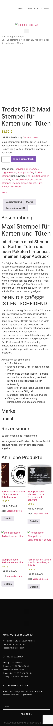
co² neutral (34, 175)
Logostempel (13, 40)
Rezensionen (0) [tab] (15, 208)
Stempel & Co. (25, 172)
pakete (38, 179)
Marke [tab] (29, 201)
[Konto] (47, 2)
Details (8, 518)
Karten (15, 179)
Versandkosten (30, 137)
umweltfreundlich (11, 186)
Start (3, 36)
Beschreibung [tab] (14, 201)
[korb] (20, 2)
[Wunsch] (38, 2)
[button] (26, 31)
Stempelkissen (20, 183)
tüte (40, 183)
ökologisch (26, 179)
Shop (11, 36)
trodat (32, 183)
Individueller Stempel (26, 168)
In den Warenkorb (23, 158)
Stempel (6, 183)
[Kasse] (29, 2)
